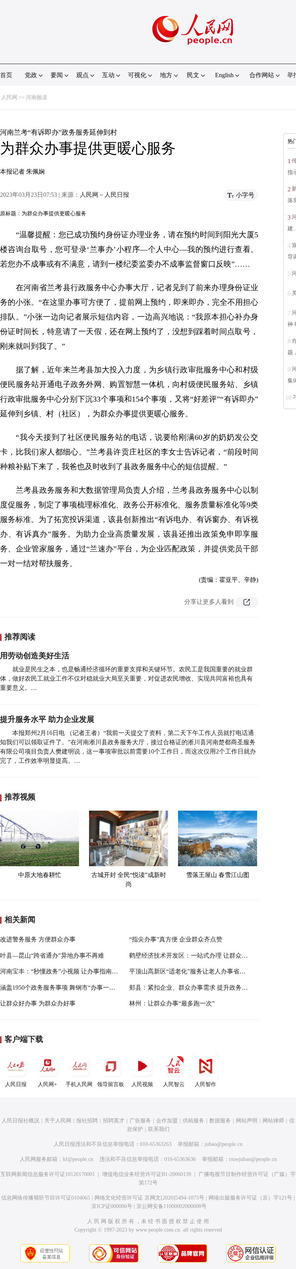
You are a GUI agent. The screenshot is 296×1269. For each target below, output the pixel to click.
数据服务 (220, 1121)
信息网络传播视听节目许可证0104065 (45, 1198)
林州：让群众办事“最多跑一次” (172, 1003)
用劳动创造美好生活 (34, 655)
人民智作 (205, 1084)
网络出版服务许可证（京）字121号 (250, 1198)
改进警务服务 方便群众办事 (38, 939)
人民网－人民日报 (104, 194)
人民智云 (174, 1084)
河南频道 (36, 97)
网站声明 (246, 1121)
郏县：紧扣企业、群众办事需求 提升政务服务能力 (197, 987)
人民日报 (16, 1084)
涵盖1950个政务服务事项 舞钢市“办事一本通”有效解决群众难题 (86, 987)
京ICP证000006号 (111, 1206)
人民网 (9, 97)
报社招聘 (87, 1121)
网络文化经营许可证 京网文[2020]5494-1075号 (149, 1198)
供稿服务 (193, 1121)
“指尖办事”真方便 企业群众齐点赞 (175, 939)
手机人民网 (79, 1084)
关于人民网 (57, 1121)
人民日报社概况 (20, 1121)
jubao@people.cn (223, 1144)
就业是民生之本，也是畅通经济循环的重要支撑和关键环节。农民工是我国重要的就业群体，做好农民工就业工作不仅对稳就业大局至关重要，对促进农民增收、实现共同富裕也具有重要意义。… (126, 678)
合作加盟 (167, 1121)
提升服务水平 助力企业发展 (47, 719)
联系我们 (159, 1129)
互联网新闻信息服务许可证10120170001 (47, 1174)
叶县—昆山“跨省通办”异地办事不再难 (52, 955)
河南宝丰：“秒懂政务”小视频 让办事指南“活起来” (68, 971)
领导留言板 (110, 1084)
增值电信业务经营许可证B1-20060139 (146, 1174)
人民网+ (47, 1084)
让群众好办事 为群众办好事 (38, 1003)
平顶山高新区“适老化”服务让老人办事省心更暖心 (196, 971)
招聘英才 (113, 1121)
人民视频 (142, 1084)
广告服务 (140, 1121)
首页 (6, 75)
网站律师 (273, 1121)
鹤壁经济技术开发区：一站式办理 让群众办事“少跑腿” (203, 955)
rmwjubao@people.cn (253, 1159)
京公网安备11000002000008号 (171, 1206)
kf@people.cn (78, 1159)
